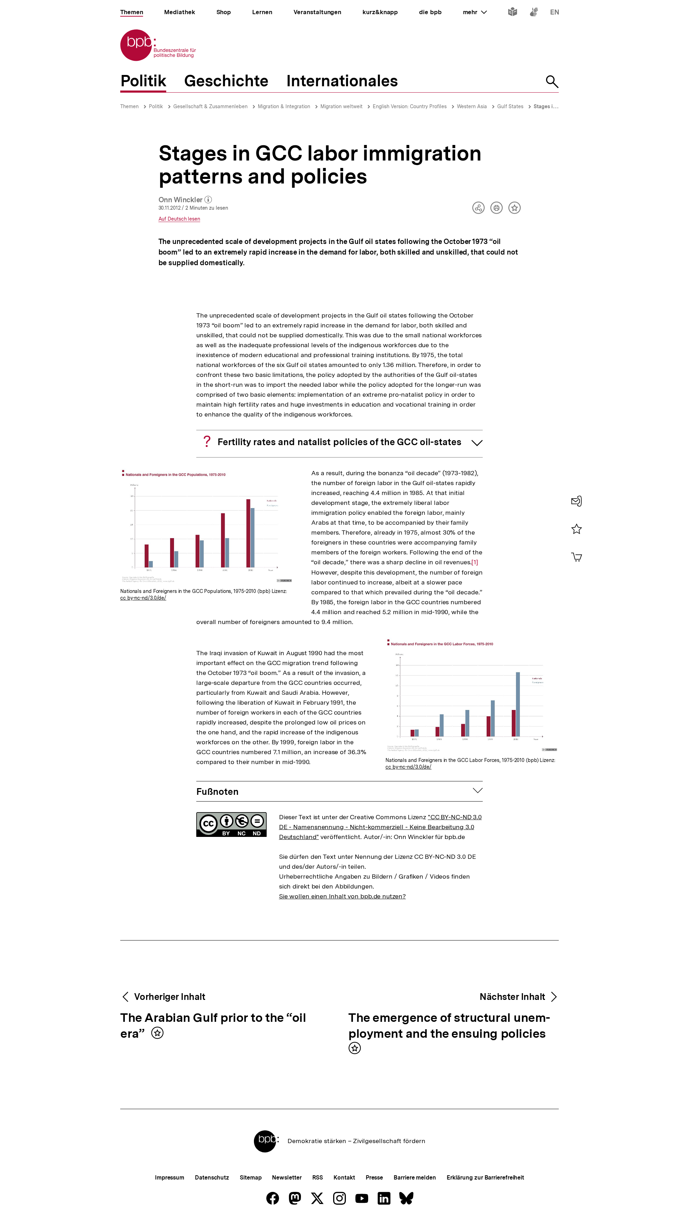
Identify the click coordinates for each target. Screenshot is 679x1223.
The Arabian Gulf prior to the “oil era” (213, 1026)
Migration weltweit (341, 106)
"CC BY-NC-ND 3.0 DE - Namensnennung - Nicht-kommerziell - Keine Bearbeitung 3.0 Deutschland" (380, 826)
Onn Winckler (185, 200)
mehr (475, 12)
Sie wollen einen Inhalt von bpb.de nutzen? (342, 896)
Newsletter (286, 1177)
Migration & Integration (284, 106)
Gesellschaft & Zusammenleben (210, 106)
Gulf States (510, 106)
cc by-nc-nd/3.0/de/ (143, 598)
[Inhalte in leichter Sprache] (512, 13)
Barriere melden (415, 1177)
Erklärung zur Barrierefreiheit (485, 1177)
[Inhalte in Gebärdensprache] (533, 13)
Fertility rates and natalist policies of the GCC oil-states (339, 441)
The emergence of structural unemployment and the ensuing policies (449, 1026)
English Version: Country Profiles (410, 106)
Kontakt (344, 1177)
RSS (317, 1177)
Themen (129, 106)
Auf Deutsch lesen (179, 219)
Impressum (169, 1177)
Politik (156, 106)
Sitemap (250, 1177)
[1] (474, 562)
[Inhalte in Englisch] (555, 13)
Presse (374, 1177)
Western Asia (472, 106)
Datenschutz (212, 1177)
